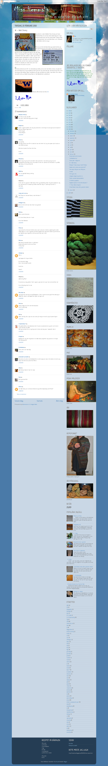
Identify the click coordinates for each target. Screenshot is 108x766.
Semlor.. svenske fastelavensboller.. (77, 178)
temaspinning (69, 710)
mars (71, 152)
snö (67, 694)
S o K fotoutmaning (71, 617)
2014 (70, 120)
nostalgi (68, 680)
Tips (67, 619)
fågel (68, 649)
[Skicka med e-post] (21, 105)
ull (67, 716)
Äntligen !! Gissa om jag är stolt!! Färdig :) (78, 165)
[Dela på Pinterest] (28, 105)
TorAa (20, 212)
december (72, 131)
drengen (20, 336)
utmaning (69, 720)
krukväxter (69, 672)
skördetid (69, 692)
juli (70, 142)
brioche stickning (70, 631)
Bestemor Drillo (22, 114)
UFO (67, 621)
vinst (68, 722)
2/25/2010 (21, 120)
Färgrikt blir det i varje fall (80, 542)
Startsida (39, 401)
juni (71, 145)
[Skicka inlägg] (17, 105)
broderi (68, 633)
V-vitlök (71, 171)
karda (68, 668)
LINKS (72, 21)
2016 (70, 115)
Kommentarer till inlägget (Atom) (30, 404)
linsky (20, 368)
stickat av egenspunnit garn (73, 702)
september (72, 138)
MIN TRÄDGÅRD (36, 21)
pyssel (68, 684)
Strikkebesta (21, 347)
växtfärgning (69, 730)
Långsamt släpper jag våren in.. (76, 176)
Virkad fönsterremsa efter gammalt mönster (79, 187)
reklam (68, 686)
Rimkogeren (21, 202)
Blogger (65, 761)
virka (68, 724)
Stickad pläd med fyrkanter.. (76, 156)
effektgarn (69, 639)
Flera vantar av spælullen (79, 550)
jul (67, 663)
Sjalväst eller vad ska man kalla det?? (78, 167)
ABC (20, 107)
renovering (69, 688)
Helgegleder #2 (77, 524)
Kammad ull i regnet (78, 591)
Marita (20, 386)
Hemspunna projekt (73, 745)
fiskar (68, 641)
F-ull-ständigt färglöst (73, 94)
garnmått (69, 653)
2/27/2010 (21, 381)
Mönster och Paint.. (78, 516)
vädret (68, 726)
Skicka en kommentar (21, 394)
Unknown (20, 253)
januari (71, 190)
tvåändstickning (70, 712)
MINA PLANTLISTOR (49, 21)
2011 (70, 127)
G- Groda (69, 559)
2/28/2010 (21, 391)
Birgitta (20, 125)
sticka (68, 700)
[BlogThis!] (23, 105)
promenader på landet (24, 357)
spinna (68, 696)
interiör (68, 661)
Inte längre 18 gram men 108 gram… (78, 169)
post (67, 682)
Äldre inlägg (59, 401)
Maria (20, 240)
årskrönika (69, 732)
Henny (20, 228)
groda (68, 655)
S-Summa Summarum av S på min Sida (76, 584)
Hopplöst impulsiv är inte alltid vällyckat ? (78, 182)
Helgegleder (69, 609)
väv (67, 728)
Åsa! (19, 314)
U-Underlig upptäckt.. (74, 180)
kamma (68, 665)
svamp (68, 704)
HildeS (20, 171)
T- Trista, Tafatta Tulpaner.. (75, 185)
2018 (70, 111)
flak (67, 643)
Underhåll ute (70, 623)
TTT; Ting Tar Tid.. (73, 174)
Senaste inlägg (19, 401)
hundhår (68, 657)
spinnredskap (69, 698)
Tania (20, 377)
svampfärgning (70, 706)
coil (67, 635)
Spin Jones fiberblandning (79, 95)
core (68, 637)
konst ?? (68, 670)
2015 (70, 117)
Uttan (20, 140)
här (48, 92)
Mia (75, 36)
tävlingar (68, 714)
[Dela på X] (24, 105)
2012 (70, 124)
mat (67, 678)
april (71, 149)
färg (67, 647)
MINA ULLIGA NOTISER (21, 21)
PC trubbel (69, 615)
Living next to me (22, 193)
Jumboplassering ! (73, 158)
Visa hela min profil (77, 42)
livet (68, 676)
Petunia (20, 158)
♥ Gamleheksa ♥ (22, 324)
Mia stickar (21, 292)
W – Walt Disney (73, 162)
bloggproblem (69, 629)
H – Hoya (76, 533)
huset (68, 659)
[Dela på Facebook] (26, 105)
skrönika (68, 690)
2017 (70, 113)
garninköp (69, 651)
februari (72, 154)
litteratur (69, 674)
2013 (70, 122)
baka (68, 625)
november (72, 133)
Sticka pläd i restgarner (75, 160)
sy (67, 708)
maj (71, 147)
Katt (68, 613)
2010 (70, 129)
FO (67, 607)
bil (67, 627)
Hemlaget (69, 611)
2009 (70, 193)
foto (67, 645)
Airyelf (57, 761)
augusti (71, 140)
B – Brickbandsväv (77, 575)
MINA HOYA (62, 21)
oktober (71, 136)
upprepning (69, 718)
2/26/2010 (21, 248)
